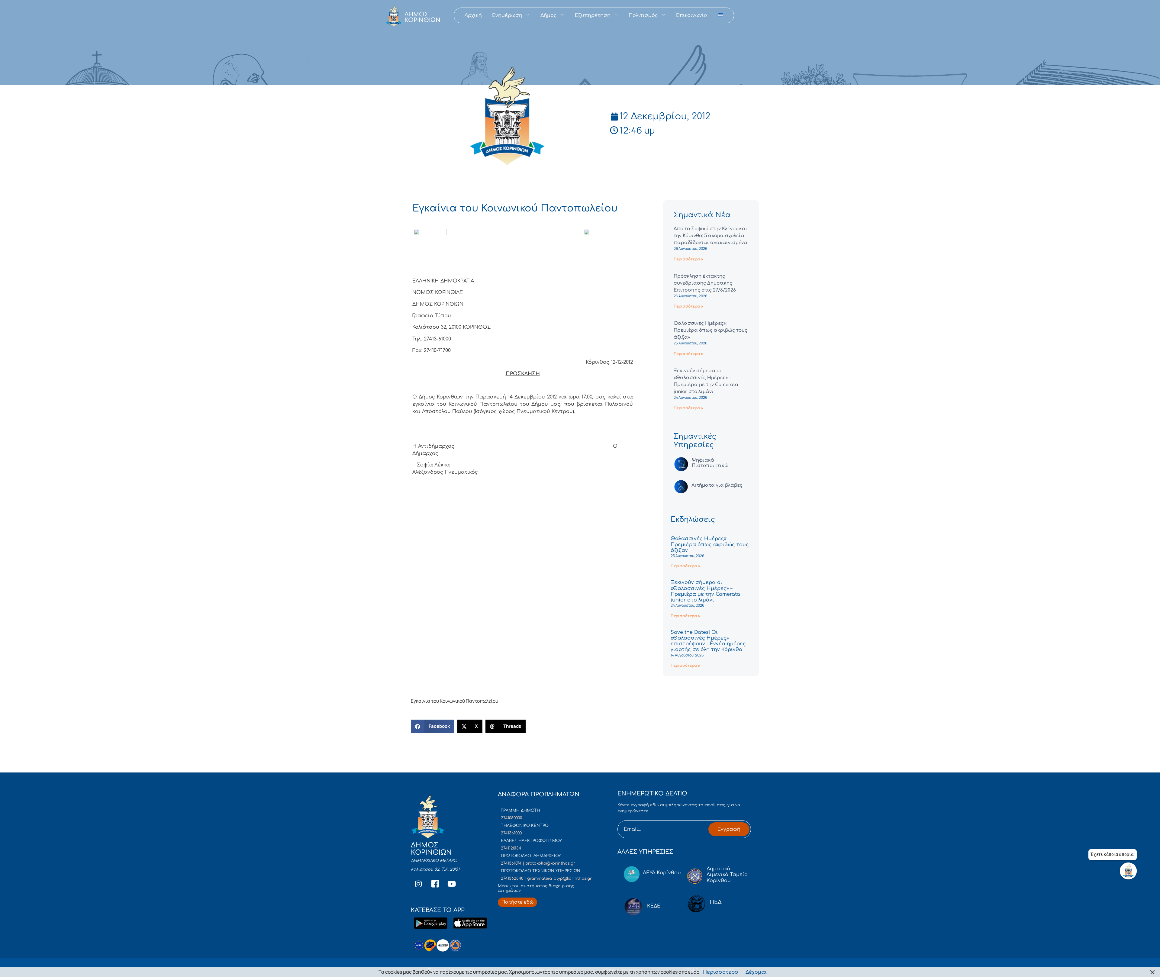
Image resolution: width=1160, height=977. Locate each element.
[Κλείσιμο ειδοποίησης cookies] (1152, 972)
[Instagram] (418, 884)
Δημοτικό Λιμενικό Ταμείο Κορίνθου (727, 874)
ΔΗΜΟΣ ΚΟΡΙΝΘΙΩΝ (422, 17)
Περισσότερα (720, 972)
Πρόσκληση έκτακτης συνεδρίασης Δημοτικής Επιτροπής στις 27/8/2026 (705, 283)
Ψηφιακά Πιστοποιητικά (710, 463)
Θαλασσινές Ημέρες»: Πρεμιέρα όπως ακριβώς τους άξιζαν (710, 330)
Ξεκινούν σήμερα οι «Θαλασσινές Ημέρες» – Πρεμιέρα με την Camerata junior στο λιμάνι (705, 591)
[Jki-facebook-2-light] (435, 884)
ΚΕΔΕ (653, 906)
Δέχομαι (756, 972)
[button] (432, 726)
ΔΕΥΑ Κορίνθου (662, 872)
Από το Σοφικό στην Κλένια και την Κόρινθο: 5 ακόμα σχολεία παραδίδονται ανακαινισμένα (710, 235)
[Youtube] (451, 884)
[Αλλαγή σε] (720, 15)
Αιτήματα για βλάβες (717, 485)
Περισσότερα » (688, 259)
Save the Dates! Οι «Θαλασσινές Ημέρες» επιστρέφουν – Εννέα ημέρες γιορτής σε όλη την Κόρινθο (708, 641)
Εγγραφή (728, 829)
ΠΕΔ (716, 902)
